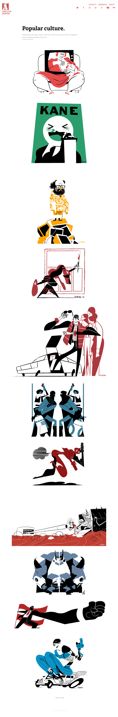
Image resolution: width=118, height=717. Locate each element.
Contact (92, 5)
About (112, 5)
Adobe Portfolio (62, 710)
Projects (103, 5)
